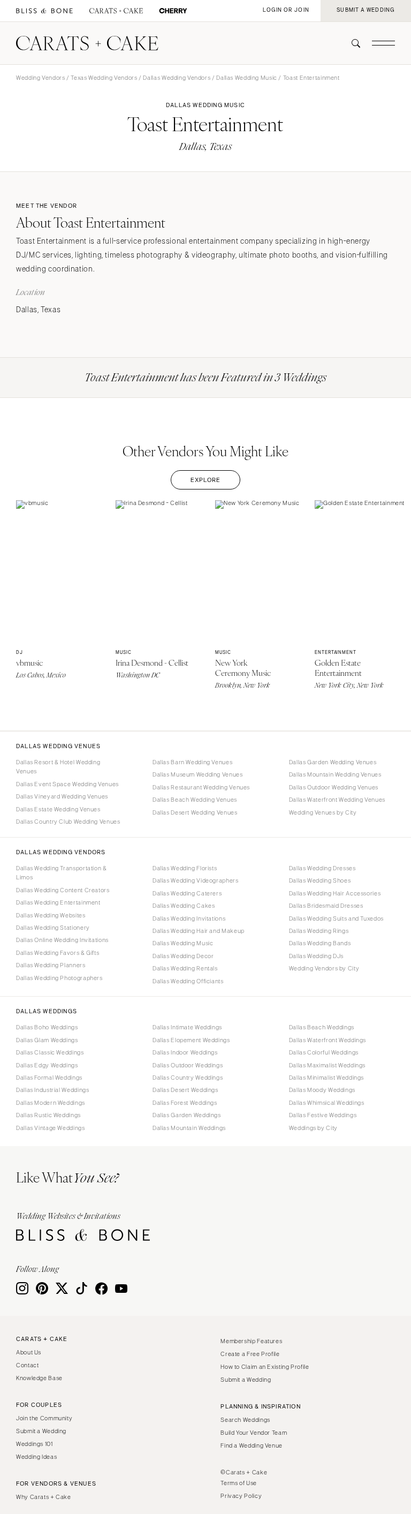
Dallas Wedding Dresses (322, 868)
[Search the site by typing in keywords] (351, 43)
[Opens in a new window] (44, 10)
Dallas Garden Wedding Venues (333, 762)
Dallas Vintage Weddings (50, 1128)
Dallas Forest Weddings (185, 1102)
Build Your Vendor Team (253, 1432)
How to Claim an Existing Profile (264, 1367)
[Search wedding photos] (173, 10)
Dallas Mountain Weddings (189, 1128)
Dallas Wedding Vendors (176, 77)
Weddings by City (313, 1128)
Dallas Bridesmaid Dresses (326, 905)
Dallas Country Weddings (188, 1077)
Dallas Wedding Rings (319, 931)
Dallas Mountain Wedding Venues (335, 774)
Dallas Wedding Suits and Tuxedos (336, 918)
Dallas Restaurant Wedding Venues (201, 787)
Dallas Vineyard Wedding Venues (62, 796)
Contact (27, 1365)
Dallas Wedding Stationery (53, 927)
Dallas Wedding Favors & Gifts (57, 953)
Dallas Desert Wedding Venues (195, 812)
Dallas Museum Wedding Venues (198, 774)
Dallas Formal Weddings (49, 1077)
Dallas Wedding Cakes (184, 905)
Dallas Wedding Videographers (196, 880)
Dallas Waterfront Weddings (327, 1040)
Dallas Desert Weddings (185, 1090)
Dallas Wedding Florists (185, 868)
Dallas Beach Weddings (321, 1027)
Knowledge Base (39, 1378)
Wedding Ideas (36, 1456)
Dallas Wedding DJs (316, 956)
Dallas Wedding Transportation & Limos (61, 872)
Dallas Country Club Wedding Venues (68, 821)
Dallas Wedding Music (246, 77)
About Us (28, 1352)
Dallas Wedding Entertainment (58, 902)
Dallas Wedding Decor (183, 956)
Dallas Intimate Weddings (187, 1027)
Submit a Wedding (41, 1431)
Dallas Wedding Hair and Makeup (199, 931)
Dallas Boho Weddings (47, 1027)
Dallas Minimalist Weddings (326, 1077)
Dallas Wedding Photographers (59, 978)
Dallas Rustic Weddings (48, 1115)
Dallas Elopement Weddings (191, 1040)
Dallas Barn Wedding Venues (192, 762)
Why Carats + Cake (43, 1497)
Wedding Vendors (40, 77)
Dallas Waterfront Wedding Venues (337, 799)
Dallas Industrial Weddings (52, 1090)
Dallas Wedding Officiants (188, 981)
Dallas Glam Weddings (47, 1040)
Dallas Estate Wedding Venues (58, 809)
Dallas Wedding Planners (51, 965)
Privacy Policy (241, 1496)
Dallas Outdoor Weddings (188, 1065)
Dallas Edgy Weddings (47, 1065)
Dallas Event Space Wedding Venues (67, 784)
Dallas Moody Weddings (322, 1090)
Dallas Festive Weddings (323, 1115)
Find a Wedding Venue (251, 1445)
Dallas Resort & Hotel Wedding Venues (58, 766)
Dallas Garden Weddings (187, 1115)
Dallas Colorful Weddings (324, 1052)
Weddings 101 (34, 1444)
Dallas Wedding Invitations (189, 918)
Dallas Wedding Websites (51, 915)
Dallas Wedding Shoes (320, 880)
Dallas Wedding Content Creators (63, 890)
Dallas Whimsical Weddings (326, 1102)
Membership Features (251, 1341)
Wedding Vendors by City (324, 968)
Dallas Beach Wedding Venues (195, 799)
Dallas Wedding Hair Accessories (335, 893)
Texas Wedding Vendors (104, 77)
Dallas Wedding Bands (320, 943)
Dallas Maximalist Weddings (327, 1065)
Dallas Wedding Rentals (185, 968)
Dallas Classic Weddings (50, 1052)
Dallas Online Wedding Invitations (62, 940)
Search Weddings (245, 1420)
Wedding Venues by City (323, 812)
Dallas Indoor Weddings (185, 1052)
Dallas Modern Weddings (50, 1102)
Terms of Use (238, 1483)
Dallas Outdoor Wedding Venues (333, 787)
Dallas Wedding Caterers (187, 893)
